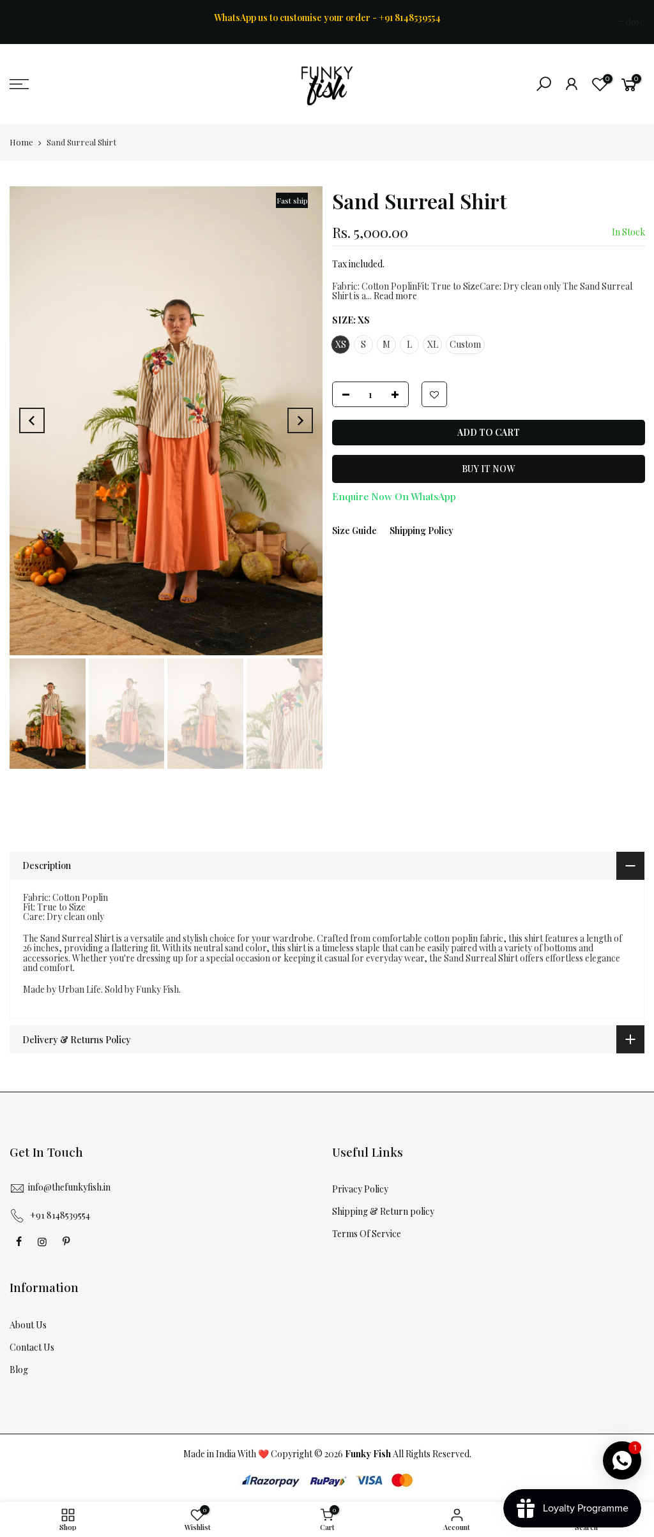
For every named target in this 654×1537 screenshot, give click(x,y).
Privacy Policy (360, 1189)
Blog (19, 1369)
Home (21, 142)
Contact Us (32, 1347)
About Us (28, 1325)
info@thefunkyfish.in (69, 1187)
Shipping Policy (421, 530)
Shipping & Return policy (383, 1211)
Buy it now (488, 469)
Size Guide (354, 530)
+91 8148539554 (60, 1215)
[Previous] (32, 420)
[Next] (300, 420)
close (25, 21)
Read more (394, 296)
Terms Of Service (366, 1234)
